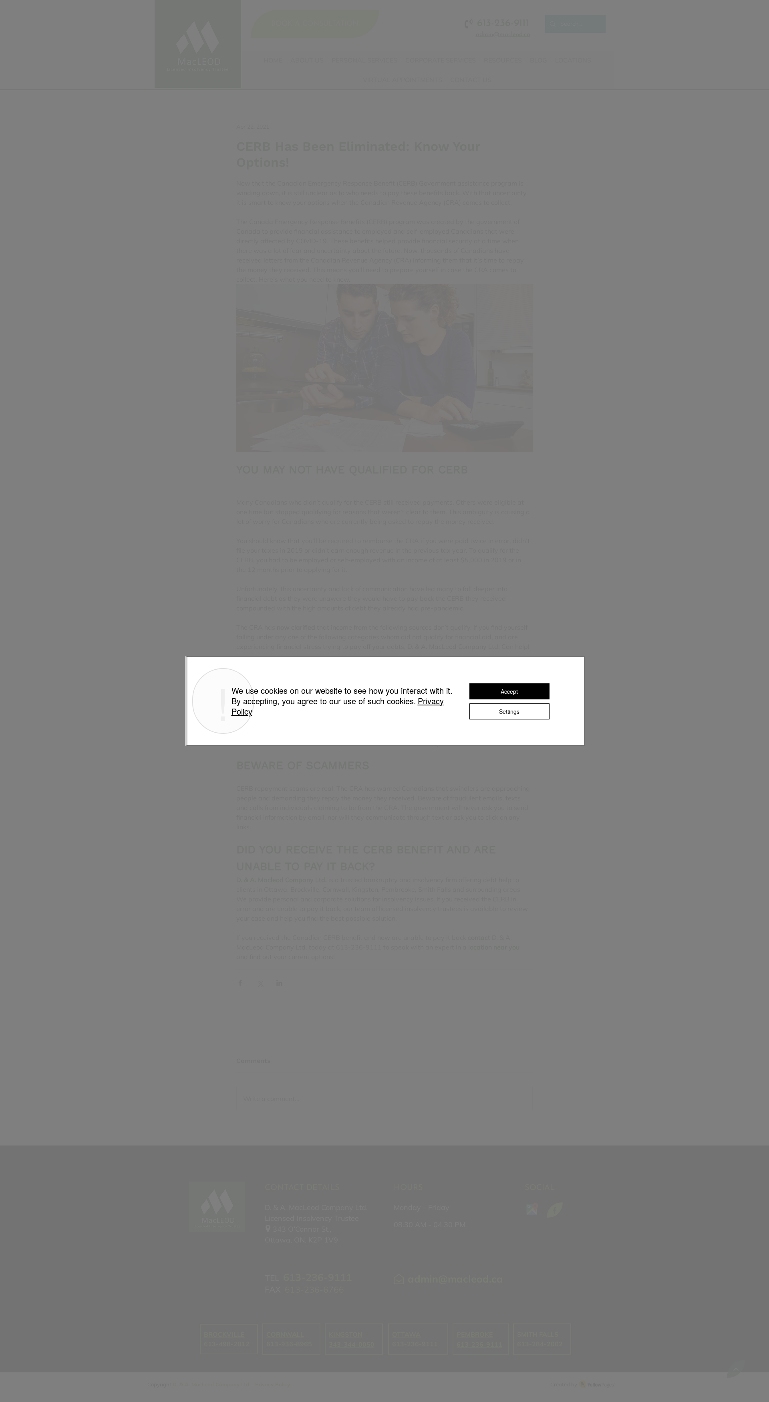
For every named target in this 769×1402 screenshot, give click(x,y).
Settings (509, 711)
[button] (536, 538)
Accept (509, 691)
